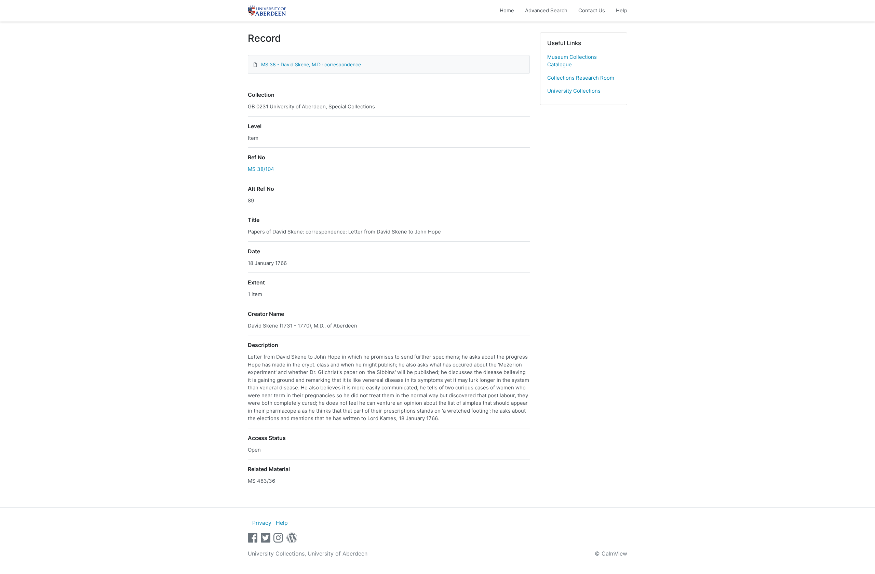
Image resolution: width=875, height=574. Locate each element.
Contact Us (591, 10)
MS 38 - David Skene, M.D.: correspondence (311, 64)
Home (507, 10)
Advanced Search (546, 10)
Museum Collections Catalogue (572, 61)
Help (621, 10)
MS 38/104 (261, 169)
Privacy (261, 522)
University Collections (574, 91)
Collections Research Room (580, 78)
